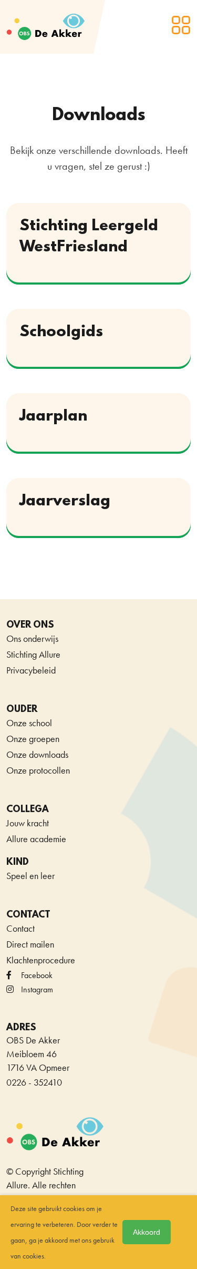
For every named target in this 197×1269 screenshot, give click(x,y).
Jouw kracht (27, 823)
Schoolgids (61, 332)
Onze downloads (37, 754)
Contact (20, 928)
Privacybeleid (31, 670)
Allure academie (36, 839)
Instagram (37, 989)
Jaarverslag (64, 501)
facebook (37, 975)
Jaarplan (53, 416)
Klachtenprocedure (40, 960)
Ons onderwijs (32, 638)
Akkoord (146, 1232)
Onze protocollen (38, 770)
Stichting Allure (33, 654)
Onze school (29, 723)
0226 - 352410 (34, 1082)
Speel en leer (30, 876)
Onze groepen (32, 739)
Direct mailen (30, 944)
